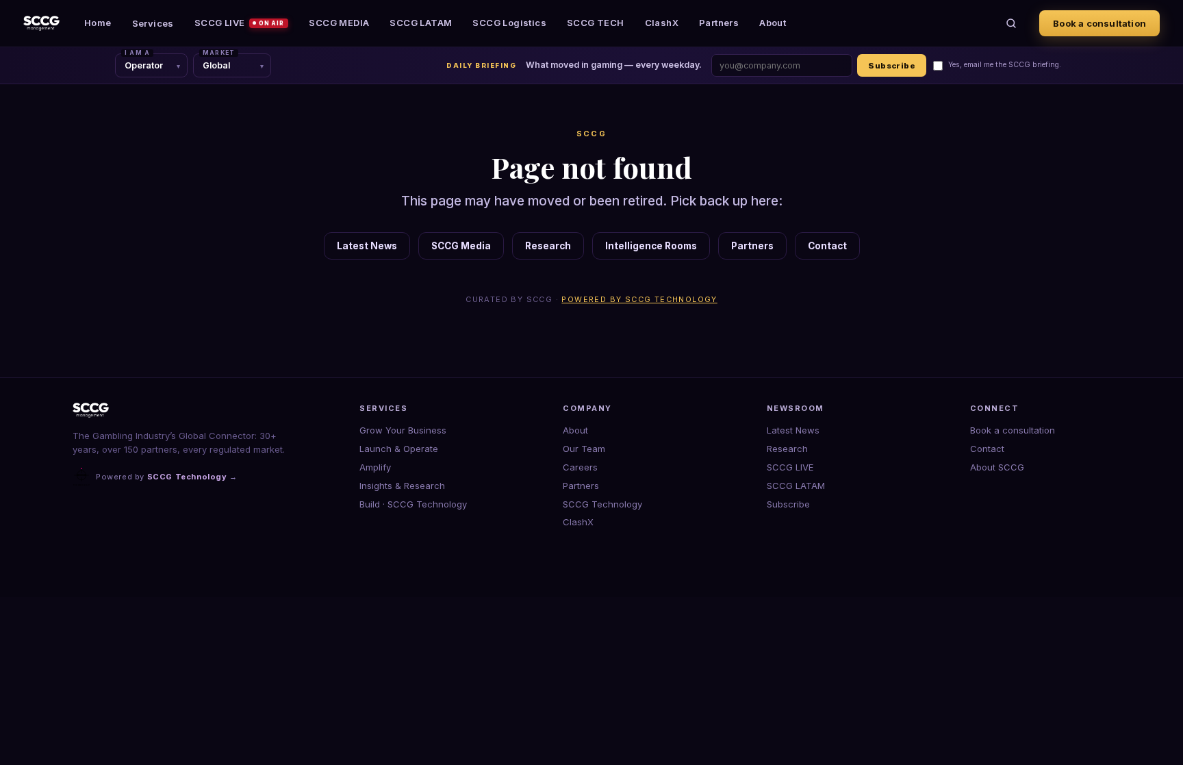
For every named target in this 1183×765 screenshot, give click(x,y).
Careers (580, 467)
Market (219, 52)
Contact (827, 245)
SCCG (591, 133)
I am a (137, 52)
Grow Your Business (402, 430)
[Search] (1011, 23)
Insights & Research (402, 485)
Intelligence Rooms (651, 245)
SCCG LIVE (239, 22)
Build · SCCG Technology (413, 504)
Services (153, 23)
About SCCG (997, 467)
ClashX (661, 22)
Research (548, 245)
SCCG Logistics (509, 22)
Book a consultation (1099, 23)
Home (98, 22)
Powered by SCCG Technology (639, 299)
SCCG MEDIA (339, 22)
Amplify (375, 467)
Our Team (584, 448)
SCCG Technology (602, 504)
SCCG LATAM (421, 22)
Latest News (367, 245)
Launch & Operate (398, 448)
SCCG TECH (595, 22)
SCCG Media (461, 245)
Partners (719, 22)
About (772, 22)
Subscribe (891, 66)
